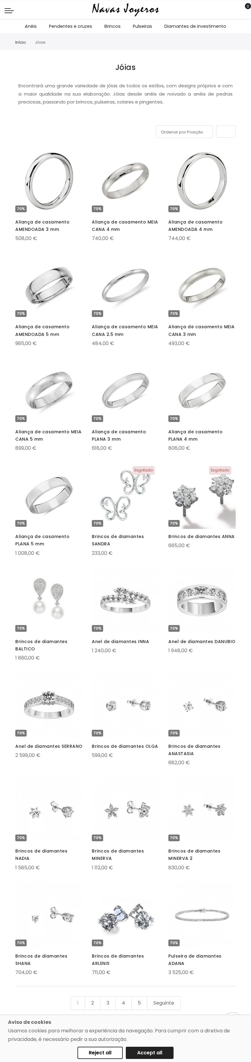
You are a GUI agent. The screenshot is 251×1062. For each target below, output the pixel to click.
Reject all (100, 1052)
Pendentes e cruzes (70, 26)
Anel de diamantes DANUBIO (202, 641)
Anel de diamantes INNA (120, 641)
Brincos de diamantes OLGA (125, 746)
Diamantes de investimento (195, 26)
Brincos (112, 26)
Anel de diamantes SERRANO (49, 746)
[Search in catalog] (234, 9)
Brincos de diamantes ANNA (201, 536)
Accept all (149, 1052)
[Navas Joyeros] (125, 9)
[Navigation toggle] (9, 10)
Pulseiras (142, 26)
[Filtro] (19, 130)
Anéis (31, 26)
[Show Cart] (243, 9)
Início (20, 42)
